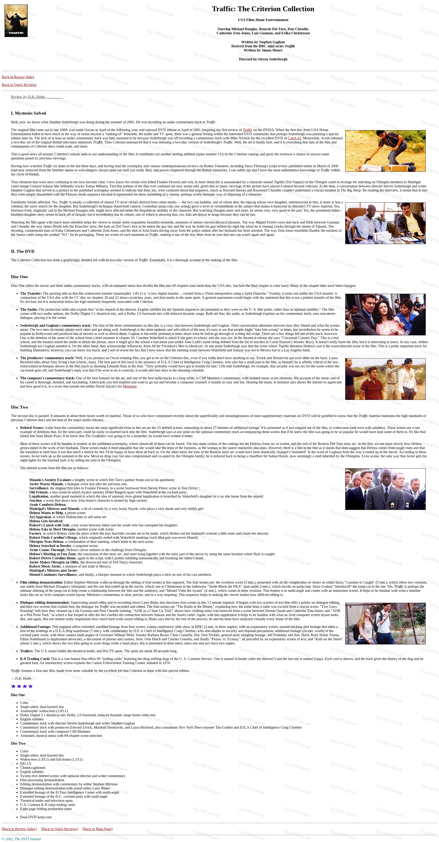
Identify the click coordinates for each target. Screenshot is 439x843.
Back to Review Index (18, 77)
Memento (130, 386)
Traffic (247, 130)
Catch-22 (294, 138)
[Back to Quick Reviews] (59, 829)
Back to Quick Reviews (19, 85)
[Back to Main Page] (97, 829)
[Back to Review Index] (19, 829)
